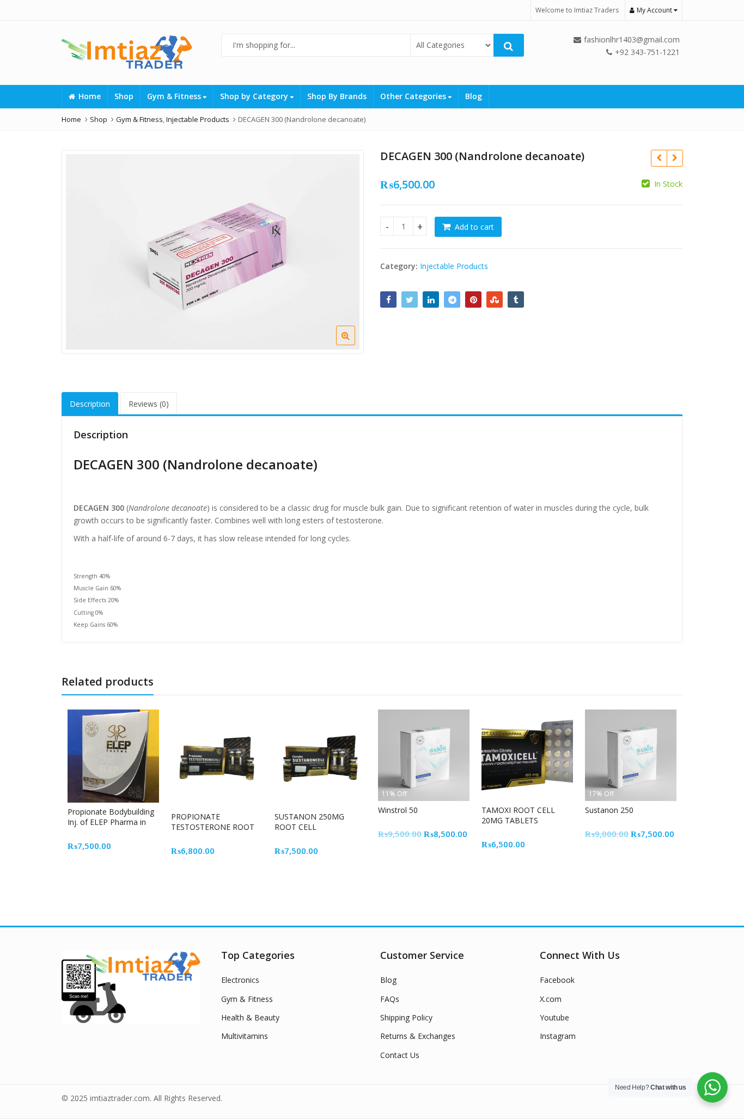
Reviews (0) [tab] (149, 404)
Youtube (554, 1017)
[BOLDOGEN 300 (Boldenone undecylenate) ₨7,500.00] (674, 158)
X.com (551, 999)
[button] (354, 344)
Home (89, 96)
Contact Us (399, 1055)
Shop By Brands (337, 96)
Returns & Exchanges (417, 1036)
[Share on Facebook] (388, 299)
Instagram (558, 1036)
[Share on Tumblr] (516, 299)
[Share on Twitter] (409, 299)
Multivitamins (244, 1036)
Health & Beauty (250, 1017)
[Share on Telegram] (452, 299)
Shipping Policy (406, 1017)
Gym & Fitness (175, 96)
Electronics (240, 980)
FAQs (389, 999)
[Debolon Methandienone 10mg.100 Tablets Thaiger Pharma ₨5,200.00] (659, 158)
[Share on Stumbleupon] (494, 299)
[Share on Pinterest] (473, 299)
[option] (212, 252)
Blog (473, 96)
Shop (123, 96)
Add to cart (474, 227)
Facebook (557, 980)
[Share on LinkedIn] (431, 299)
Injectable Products (454, 266)
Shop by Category (255, 96)
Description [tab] (90, 404)
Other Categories (414, 96)
